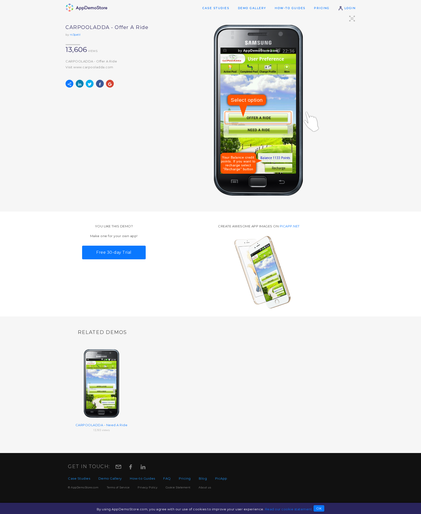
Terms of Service (118, 487)
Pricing (322, 8)
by (258, 50)
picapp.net (290, 226)
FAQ (167, 478)
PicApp (221, 478)
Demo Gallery (252, 8)
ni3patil (75, 34)
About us (205, 487)
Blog (203, 478)
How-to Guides (290, 8)
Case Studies (215, 8)
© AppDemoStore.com (83, 487)
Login (349, 8)
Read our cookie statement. (289, 509)
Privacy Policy (147, 487)
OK (319, 508)
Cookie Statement (178, 487)
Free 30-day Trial (114, 252)
